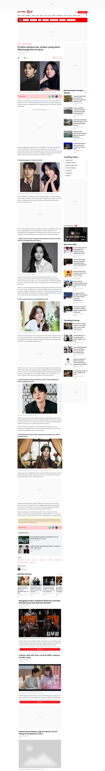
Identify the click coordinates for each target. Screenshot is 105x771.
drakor (59, 371)
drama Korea (40, 102)
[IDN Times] (25, 12)
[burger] (87, 15)
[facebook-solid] (53, 96)
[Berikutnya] (62, 652)
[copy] (60, 96)
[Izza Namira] (19, 568)
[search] (76, 12)
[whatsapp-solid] (49, 96)
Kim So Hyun (45, 101)
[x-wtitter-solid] (56, 96)
